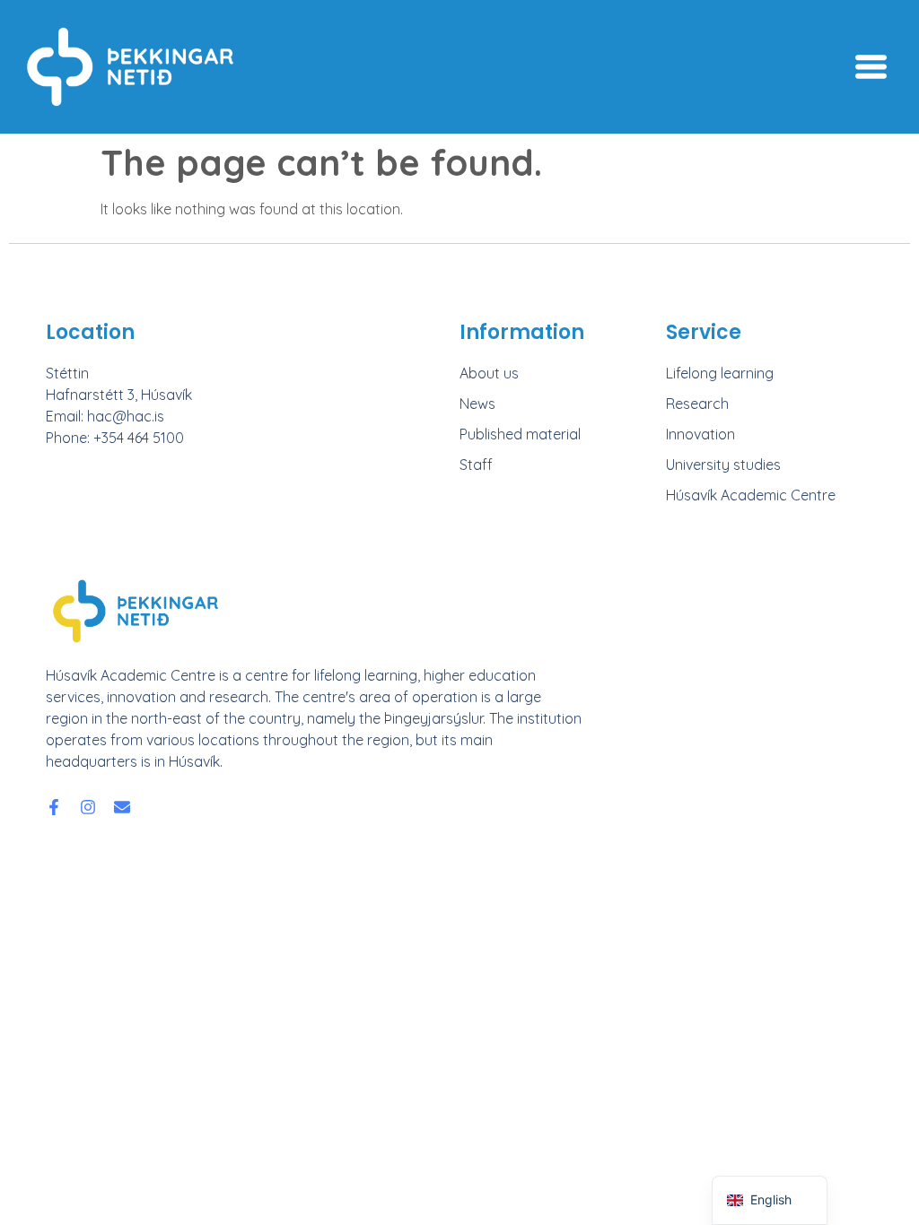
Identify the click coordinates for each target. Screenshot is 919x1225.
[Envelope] (122, 807)
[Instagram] (88, 807)
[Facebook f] (54, 807)
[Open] (871, 66)
